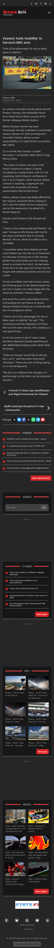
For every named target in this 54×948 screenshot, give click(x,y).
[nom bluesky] (36, 3)
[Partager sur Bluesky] (19, 419)
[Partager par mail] (43, 419)
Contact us (28, 929)
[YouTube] (45, 3)
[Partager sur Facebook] (24, 419)
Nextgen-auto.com (21, 938)
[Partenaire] (27, 905)
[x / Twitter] (40, 3)
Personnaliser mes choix (27, 944)
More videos (41, 891)
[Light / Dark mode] (3, 3)
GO (44, 507)
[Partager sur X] (14, 419)
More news (42, 614)
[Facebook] (31, 3)
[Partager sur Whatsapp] (33, 419)
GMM (12, 97)
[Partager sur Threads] (28, 419)
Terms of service (27, 925)
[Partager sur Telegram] (38, 419)
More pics (42, 751)
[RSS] (50, 3)
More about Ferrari (41, 478)
